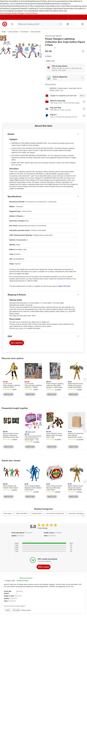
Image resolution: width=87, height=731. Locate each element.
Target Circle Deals (25, 11)
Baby (46, 4)
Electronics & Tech (59, 6)
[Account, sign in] (72, 24)
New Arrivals (75, 8)
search (61, 24)
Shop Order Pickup (48, 11)
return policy (19, 328)
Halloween (36, 1)
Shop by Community (40, 8)
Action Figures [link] (8, 513)
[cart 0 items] (82, 24)
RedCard (15, 13)
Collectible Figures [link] (36, 513)
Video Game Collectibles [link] (76, 513)
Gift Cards (28, 8)
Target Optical (53, 8)
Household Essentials (35, 4)
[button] (50, 48)
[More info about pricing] (83, 51)
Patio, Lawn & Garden (13, 4)
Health (12, 6)
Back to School (20, 1)
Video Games (71, 6)
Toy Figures (24, 31)
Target (4, 31)
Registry (9, 13)
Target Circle (24, 13)
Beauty (50, 4)
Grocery (24, 4)
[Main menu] (12, 24)
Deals (60, 8)
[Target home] (4, 24)
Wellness (18, 6)
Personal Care (58, 4)
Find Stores (33, 13)
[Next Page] (85, 379)
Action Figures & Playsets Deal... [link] (55, 513)
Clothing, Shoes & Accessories (52, 1)
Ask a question (17, 343)
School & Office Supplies (31, 6)
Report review (26, 610)
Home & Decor (69, 1)
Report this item (50, 84)
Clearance (67, 8)
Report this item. (64, 286)
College (29, 1)
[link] (50, 48)
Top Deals (14, 11)
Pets (8, 6)
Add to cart (50, 61)
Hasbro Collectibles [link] (21, 513)
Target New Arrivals (7, 1)
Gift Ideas (21, 8)
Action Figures (35, 31)
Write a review (43, 567)
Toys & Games (46, 6)
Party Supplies (11, 8)
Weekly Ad (37, 11)
